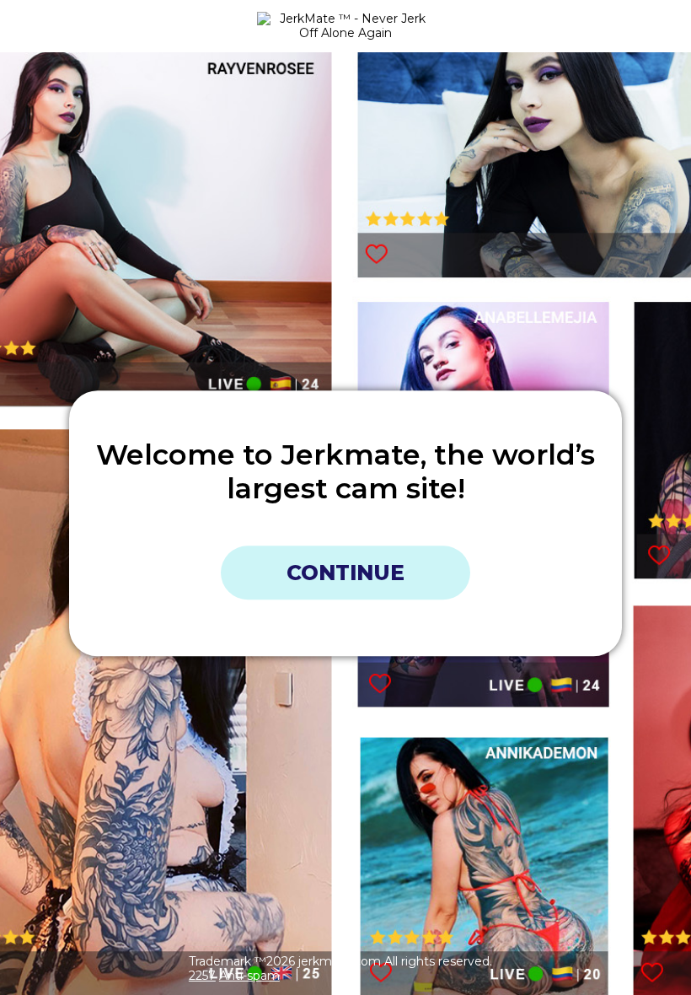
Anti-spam (249, 975)
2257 (202, 975)
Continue (345, 572)
